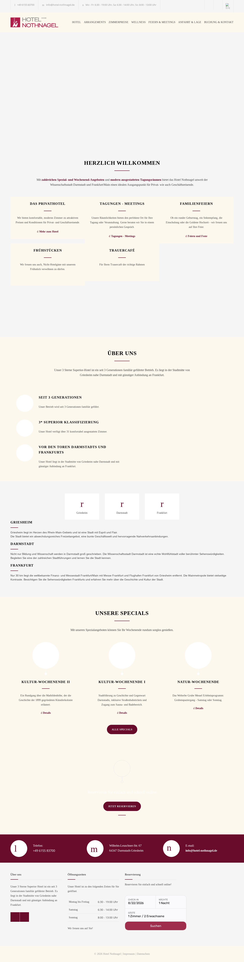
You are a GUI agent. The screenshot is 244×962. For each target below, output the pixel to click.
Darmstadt (122, 512)
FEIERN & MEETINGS (161, 22)
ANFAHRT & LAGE (189, 22)
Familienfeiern (196, 204)
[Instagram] (218, 5)
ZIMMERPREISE (118, 22)
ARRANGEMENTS (95, 22)
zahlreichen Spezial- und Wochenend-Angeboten (73, 179)
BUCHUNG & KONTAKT (219, 22)
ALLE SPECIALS (122, 729)
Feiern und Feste (197, 236)
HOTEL (76, 22)
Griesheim (81, 512)
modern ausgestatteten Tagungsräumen (135, 179)
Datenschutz (143, 953)
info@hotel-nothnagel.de (60, 4)
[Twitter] (24, 917)
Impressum (129, 953)
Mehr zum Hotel (48, 231)
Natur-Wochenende (198, 682)
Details (47, 712)
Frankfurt (162, 512)
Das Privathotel (47, 204)
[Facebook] (209, 5)
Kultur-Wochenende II (46, 682)
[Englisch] (227, 6)
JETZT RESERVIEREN (122, 806)
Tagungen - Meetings (122, 204)
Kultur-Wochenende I (122, 682)
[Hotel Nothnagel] (37, 22)
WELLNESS (138, 22)
